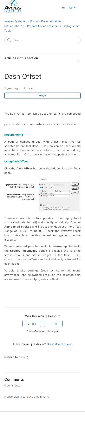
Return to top (14, 357)
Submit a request (59, 344)
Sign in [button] (72, 7)
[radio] (31, 324)
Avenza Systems (14, 21)
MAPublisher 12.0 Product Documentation (31, 26)
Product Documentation (45, 21)
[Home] (13, 12)
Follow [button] (42, 95)
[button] (63, 7)
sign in (18, 396)
